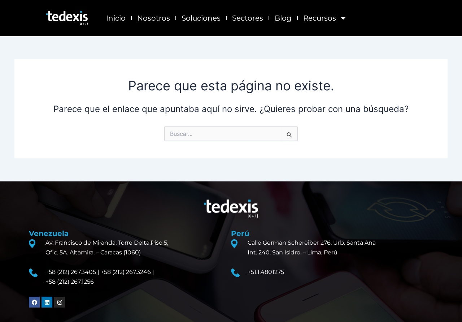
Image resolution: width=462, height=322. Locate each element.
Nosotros (153, 18)
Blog (283, 18)
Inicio (116, 18)
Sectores (247, 18)
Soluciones (201, 18)
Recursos (319, 18)
